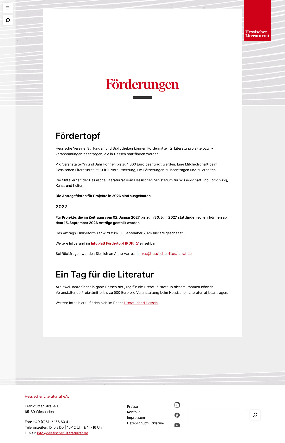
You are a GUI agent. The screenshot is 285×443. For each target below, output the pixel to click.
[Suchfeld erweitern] (8, 20)
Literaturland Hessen (141, 303)
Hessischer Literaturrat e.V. (47, 396)
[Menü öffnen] (8, 8)
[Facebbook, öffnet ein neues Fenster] (177, 415)
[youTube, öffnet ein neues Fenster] (177, 425)
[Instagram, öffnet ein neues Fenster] (177, 405)
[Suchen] (255, 415)
